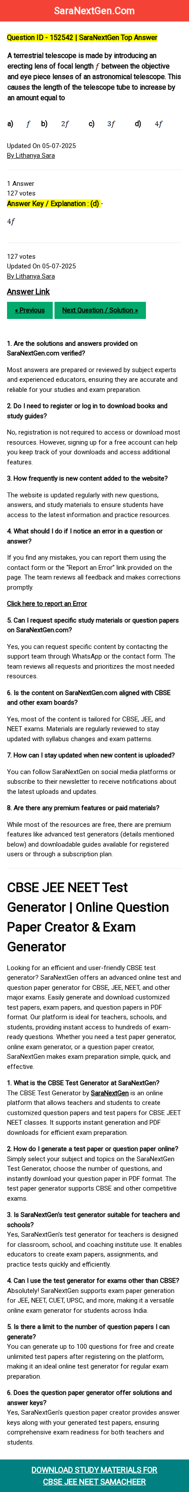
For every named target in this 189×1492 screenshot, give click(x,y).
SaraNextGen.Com (94, 10)
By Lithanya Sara (31, 155)
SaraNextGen (110, 1093)
